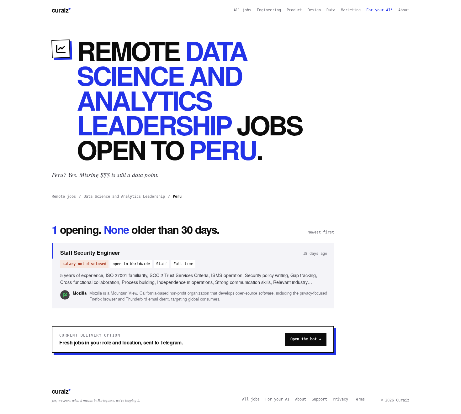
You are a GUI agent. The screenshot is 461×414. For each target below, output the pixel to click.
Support (319, 399)
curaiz (61, 9)
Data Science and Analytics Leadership (124, 196)
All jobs (242, 10)
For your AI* (379, 10)
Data (330, 10)
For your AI (277, 399)
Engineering (269, 10)
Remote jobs (64, 196)
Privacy (340, 399)
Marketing (351, 10)
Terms (359, 399)
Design (314, 10)
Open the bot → (305, 339)
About (403, 10)
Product (294, 10)
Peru (177, 196)
